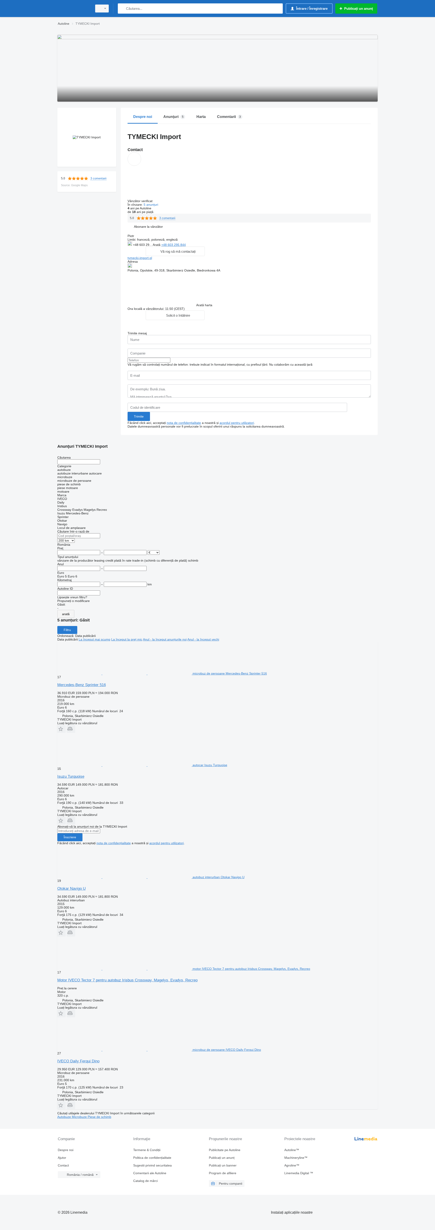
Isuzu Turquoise (70, 776)
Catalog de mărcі (145, 1181)
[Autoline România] (73, 8)
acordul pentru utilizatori (237, 423)
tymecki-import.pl (140, 258)
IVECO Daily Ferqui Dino (78, 1061)
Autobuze (64, 1117)
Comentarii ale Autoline (149, 1173)
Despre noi (65, 1150)
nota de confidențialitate (184, 423)
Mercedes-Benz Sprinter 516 (81, 685)
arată (66, 614)
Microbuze (80, 1117)
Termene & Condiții (146, 1150)
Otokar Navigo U (71, 888)
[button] (148, 226)
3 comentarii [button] (98, 178)
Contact (63, 1165)
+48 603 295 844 (173, 245)
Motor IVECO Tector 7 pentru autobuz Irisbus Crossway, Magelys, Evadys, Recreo (127, 980)
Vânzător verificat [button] (140, 201)
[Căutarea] (122, 8)
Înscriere (70, 837)
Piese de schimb (99, 1117)
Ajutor (62, 1157)
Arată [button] (157, 245)
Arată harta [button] (204, 305)
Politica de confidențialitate (152, 1157)
